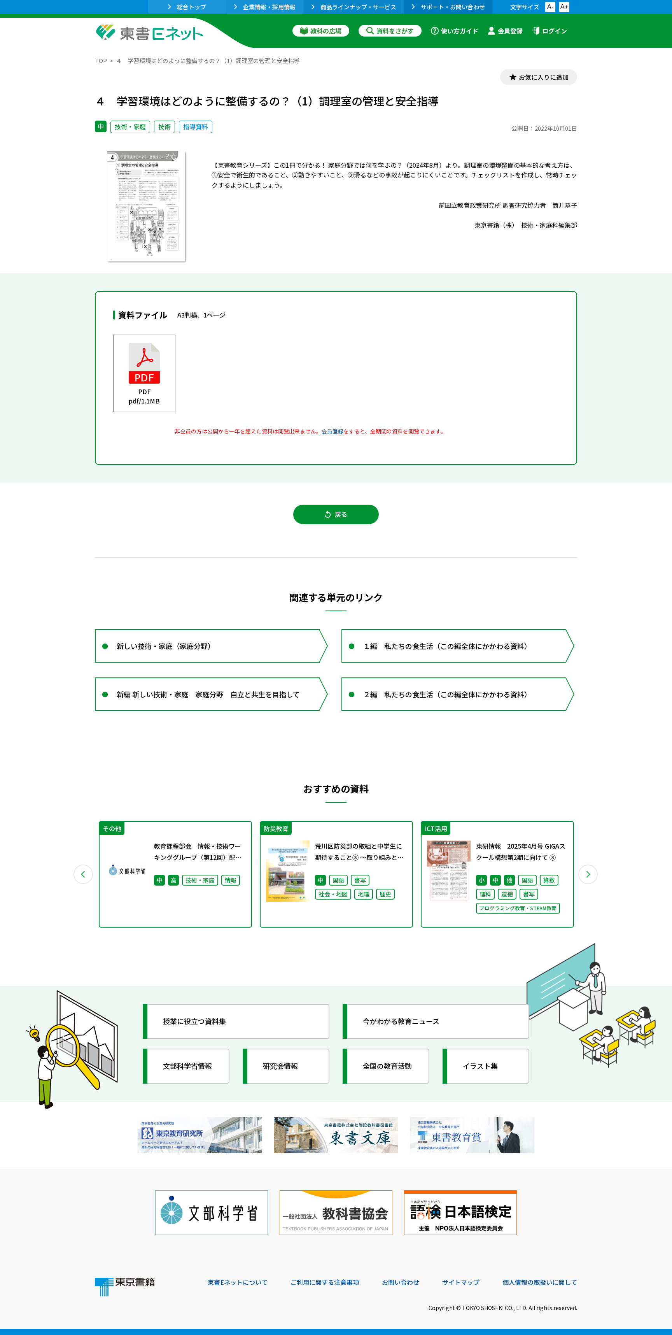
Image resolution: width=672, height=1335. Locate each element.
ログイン (554, 30)
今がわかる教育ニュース (401, 1021)
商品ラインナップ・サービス (358, 7)
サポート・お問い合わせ (453, 7)
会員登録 (510, 30)
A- (550, 7)
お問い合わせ (400, 1282)
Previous (84, 874)
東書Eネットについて (238, 1282)
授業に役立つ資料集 (194, 1021)
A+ (564, 7)
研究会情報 (280, 1066)
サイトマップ (461, 1282)
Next (588, 874)
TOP (101, 60)
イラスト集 (480, 1066)
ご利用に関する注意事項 (324, 1282)
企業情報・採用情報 (269, 7)
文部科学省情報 (187, 1066)
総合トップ (191, 7)
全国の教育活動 (387, 1066)
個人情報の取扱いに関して (539, 1282)
